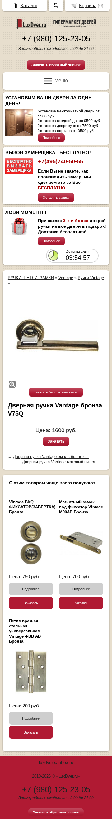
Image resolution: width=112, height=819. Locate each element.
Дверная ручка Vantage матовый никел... (60, 461)
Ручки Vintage (91, 277)
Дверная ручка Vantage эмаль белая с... (51, 456)
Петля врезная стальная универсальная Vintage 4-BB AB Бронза (25, 631)
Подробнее (51, 138)
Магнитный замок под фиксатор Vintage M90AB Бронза (81, 507)
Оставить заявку (56, 197)
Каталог (29, 5)
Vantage (65, 277)
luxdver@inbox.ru (56, 762)
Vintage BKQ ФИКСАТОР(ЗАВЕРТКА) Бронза (32, 507)
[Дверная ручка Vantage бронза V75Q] (56, 339)
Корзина (87, 5)
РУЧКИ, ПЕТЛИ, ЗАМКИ (31, 277)
